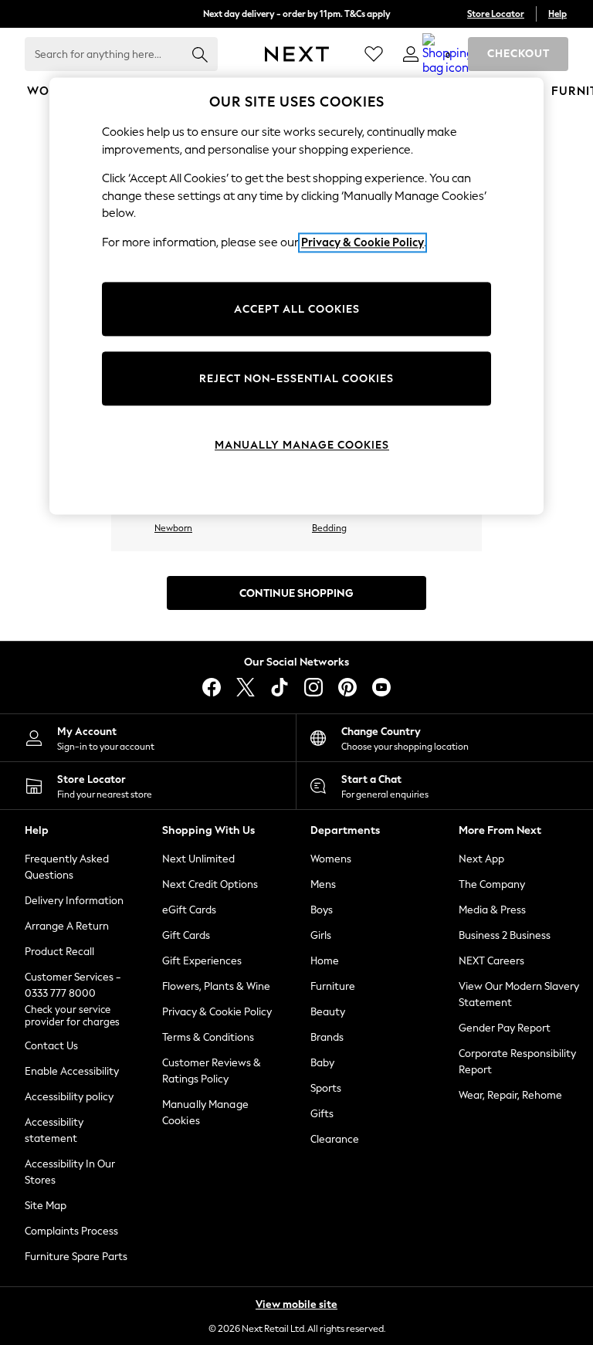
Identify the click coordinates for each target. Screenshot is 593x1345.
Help (557, 13)
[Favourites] (374, 54)
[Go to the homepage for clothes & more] (297, 54)
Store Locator (495, 13)
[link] (411, 54)
